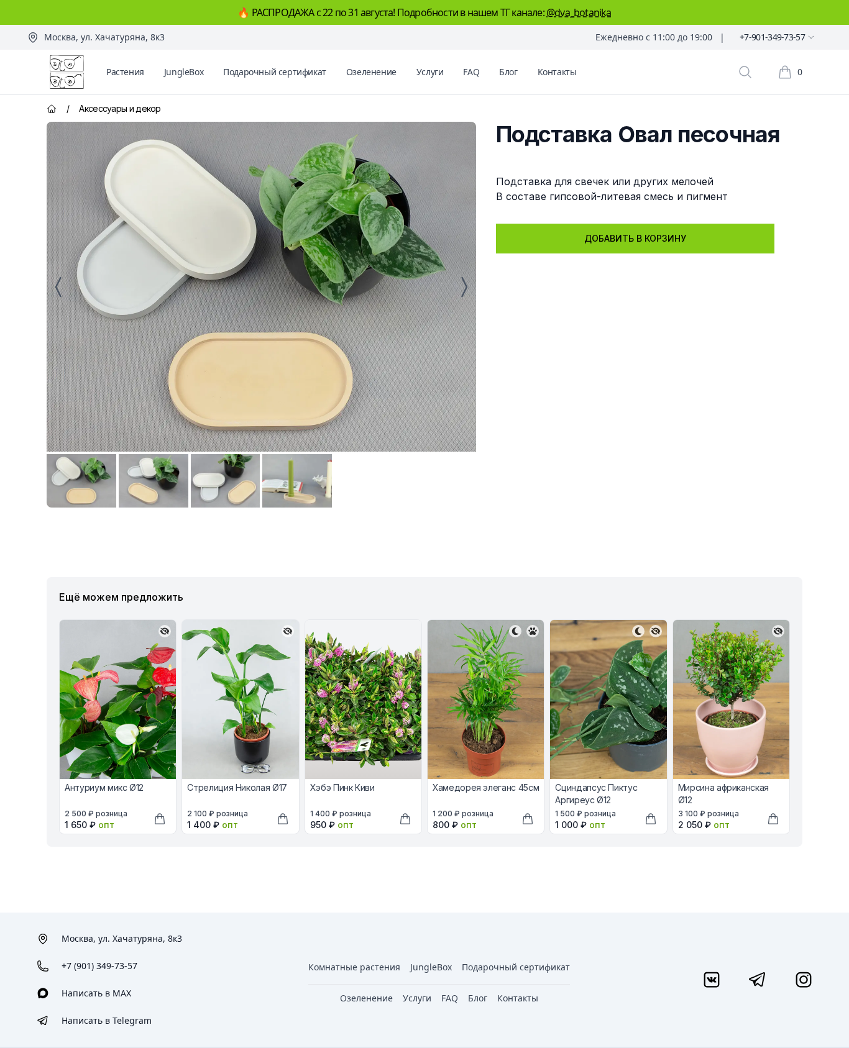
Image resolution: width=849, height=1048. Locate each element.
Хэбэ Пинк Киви (342, 787)
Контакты (557, 72)
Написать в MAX (96, 993)
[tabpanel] (261, 287)
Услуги (430, 72)
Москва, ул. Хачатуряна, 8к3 (104, 37)
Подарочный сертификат (274, 72)
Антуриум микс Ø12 (104, 787)
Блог (508, 72)
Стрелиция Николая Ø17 (237, 787)
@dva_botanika (579, 12)
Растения (125, 72)
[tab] (81, 481)
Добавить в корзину (635, 238)
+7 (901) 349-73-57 (99, 966)
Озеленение (371, 72)
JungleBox (183, 72)
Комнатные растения (354, 967)
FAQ (471, 72)
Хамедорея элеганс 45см (486, 787)
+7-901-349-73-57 (772, 37)
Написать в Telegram (107, 1020)
